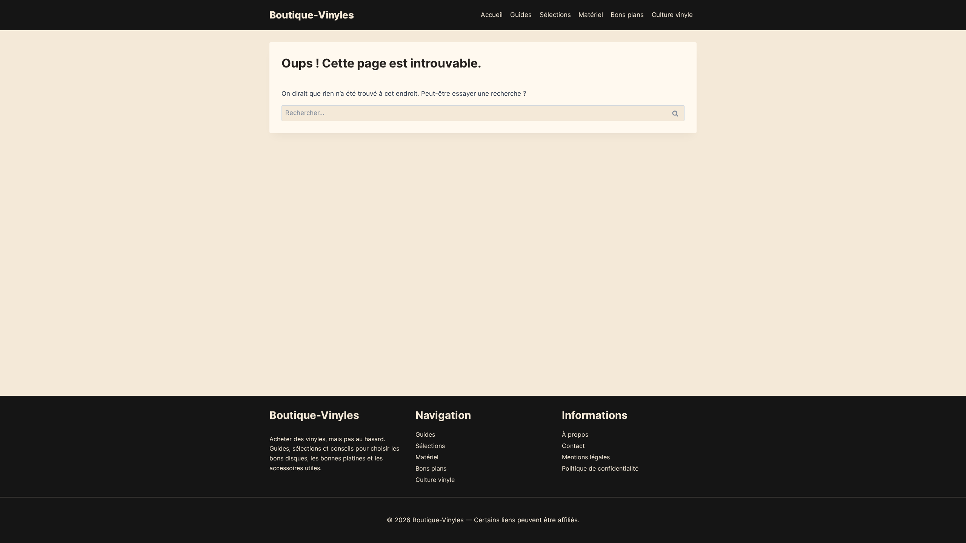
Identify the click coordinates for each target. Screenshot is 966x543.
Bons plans (627, 14)
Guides (521, 14)
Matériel (590, 14)
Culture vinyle (672, 14)
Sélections (555, 14)
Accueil (492, 14)
